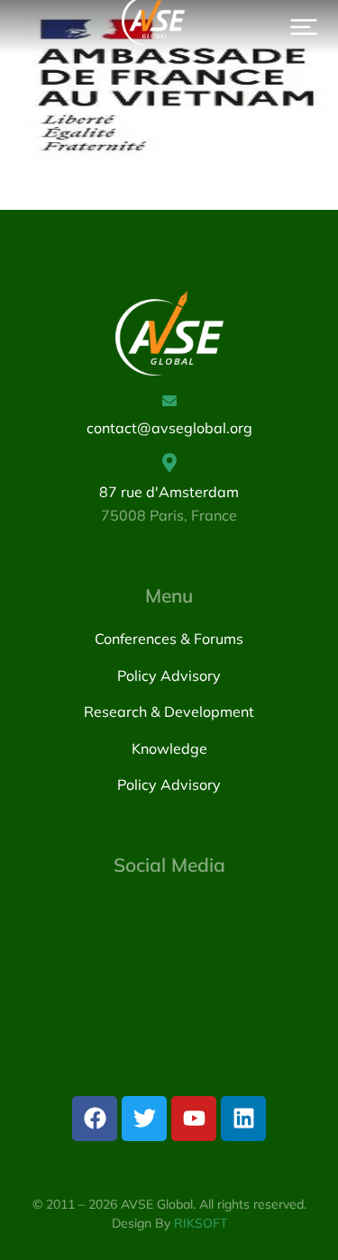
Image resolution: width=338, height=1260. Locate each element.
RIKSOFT (200, 1223)
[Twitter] (144, 1118)
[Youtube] (193, 1118)
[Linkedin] (243, 1118)
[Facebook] (94, 1118)
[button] (304, 27)
